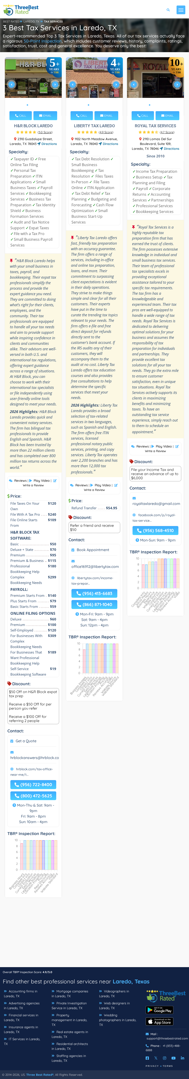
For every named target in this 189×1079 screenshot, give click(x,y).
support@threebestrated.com (167, 1038)
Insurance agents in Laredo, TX (21, 1029)
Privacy (152, 1066)
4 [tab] (38, 105)
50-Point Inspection (43, 41)
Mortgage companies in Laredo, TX (70, 993)
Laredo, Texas (131, 981)
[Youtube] (173, 1058)
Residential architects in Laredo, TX (70, 1046)
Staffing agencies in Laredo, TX (69, 1058)
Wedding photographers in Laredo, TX (117, 1020)
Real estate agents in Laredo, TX (70, 1034)
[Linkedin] (182, 1058)
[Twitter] (156, 1058)
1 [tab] (27, 105)
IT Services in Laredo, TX (22, 1041)
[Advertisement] (94, 935)
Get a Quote (26, 741)
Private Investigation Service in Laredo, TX (69, 1005)
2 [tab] (31, 105)
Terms (168, 1066)
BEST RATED (11, 21)
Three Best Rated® (39, 1074)
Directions (49, 144)
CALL (22, 115)
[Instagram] (164, 1058)
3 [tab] (34, 105)
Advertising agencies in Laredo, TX (22, 1005)
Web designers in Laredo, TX (114, 1005)
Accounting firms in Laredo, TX (20, 993)
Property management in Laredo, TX (69, 1020)
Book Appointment (93, 549)
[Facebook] (147, 1058)
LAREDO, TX (31, 21)
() (45, 132)
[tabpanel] (33, 86)
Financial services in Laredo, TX (21, 1017)
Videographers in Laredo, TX (114, 993)
